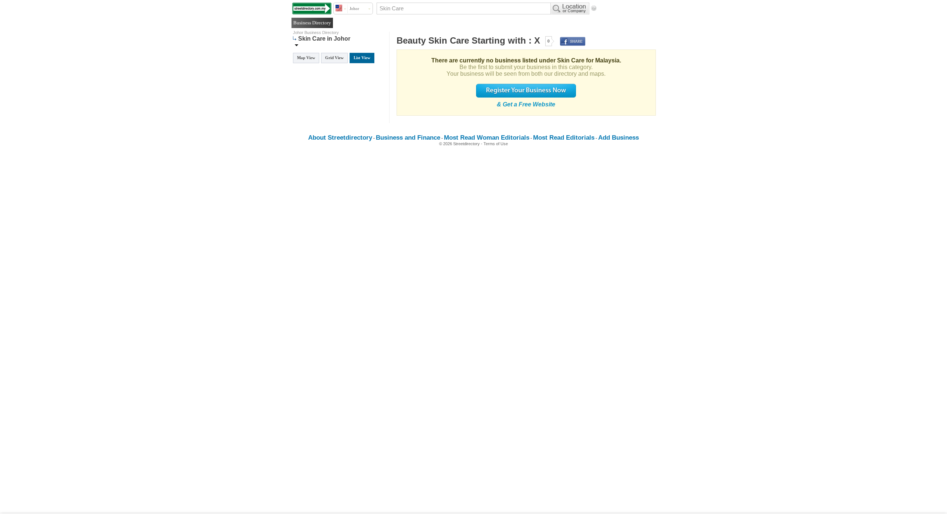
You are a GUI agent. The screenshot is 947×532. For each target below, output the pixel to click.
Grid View (334, 57)
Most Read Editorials (563, 137)
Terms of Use (495, 143)
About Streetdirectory (340, 137)
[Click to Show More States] (296, 45)
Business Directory (312, 22)
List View (362, 57)
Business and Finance (408, 137)
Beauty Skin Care (433, 40)
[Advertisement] (473, 523)
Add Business (618, 137)
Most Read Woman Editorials (486, 137)
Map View (306, 57)
